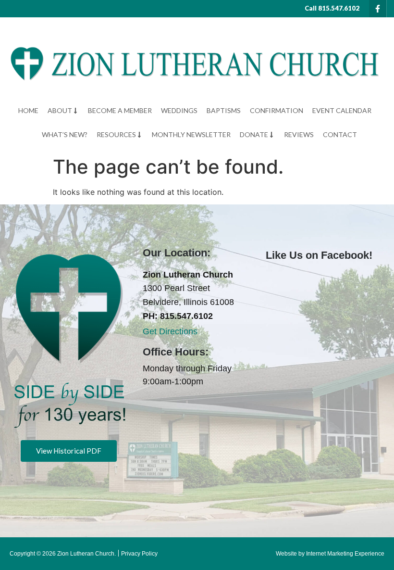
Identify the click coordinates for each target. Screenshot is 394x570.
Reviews (299, 134)
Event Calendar (341, 110)
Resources (116, 134)
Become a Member (120, 110)
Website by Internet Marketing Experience (330, 553)
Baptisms (224, 110)
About (60, 110)
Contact (340, 134)
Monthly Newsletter (191, 134)
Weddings (179, 110)
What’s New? (64, 134)
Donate (254, 134)
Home (28, 110)
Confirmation (276, 110)
